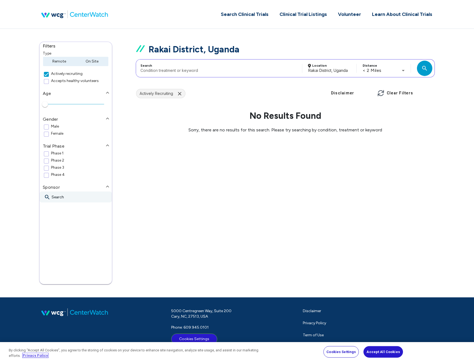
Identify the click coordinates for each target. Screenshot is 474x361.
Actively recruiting (67, 74)
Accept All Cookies (383, 352)
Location (319, 65)
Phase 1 (57, 153)
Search (146, 65)
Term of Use (313, 335)
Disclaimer (312, 311)
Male (55, 126)
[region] (237, 351)
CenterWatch (75, 14)
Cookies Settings (194, 339)
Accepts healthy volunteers (75, 81)
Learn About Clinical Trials (402, 14)
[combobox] (218, 68)
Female (57, 133)
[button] (76, 46)
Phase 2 (57, 160)
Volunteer (349, 14)
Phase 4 (58, 175)
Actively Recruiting (156, 93)
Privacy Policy (314, 323)
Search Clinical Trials (245, 14)
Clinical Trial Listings (303, 14)
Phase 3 (57, 167)
